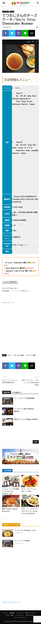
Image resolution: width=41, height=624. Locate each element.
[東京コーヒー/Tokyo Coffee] (7, 422)
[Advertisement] (20, 328)
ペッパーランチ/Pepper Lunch (25, 530)
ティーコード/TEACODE (24, 398)
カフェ (19, 8)
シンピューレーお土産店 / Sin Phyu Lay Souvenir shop (10, 491)
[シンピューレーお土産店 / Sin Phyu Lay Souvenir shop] (11, 481)
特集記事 (12, 613)
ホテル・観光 (10, 615)
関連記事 (6, 392)
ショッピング (20, 615)
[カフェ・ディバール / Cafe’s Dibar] (30, 481)
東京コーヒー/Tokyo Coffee (26, 419)
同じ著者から (16, 392)
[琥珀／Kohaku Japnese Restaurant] (11, 501)
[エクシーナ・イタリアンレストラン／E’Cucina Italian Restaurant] (30, 501)
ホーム (4, 8)
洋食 (23, 486)
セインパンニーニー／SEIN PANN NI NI (10, 381)
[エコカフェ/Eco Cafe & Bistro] (7, 411)
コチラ (25, 245)
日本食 (4, 424)
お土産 (4, 486)
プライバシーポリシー (20, 617)
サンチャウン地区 (31, 355)
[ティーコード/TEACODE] (7, 401)
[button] (38, 3)
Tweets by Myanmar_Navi (11, 602)
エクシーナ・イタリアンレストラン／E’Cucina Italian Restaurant (29, 511)
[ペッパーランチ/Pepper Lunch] (7, 533)
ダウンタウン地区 (19, 355)
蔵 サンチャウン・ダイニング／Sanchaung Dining (30, 382)
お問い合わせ (30, 615)
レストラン (11, 8)
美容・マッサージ (30, 613)
